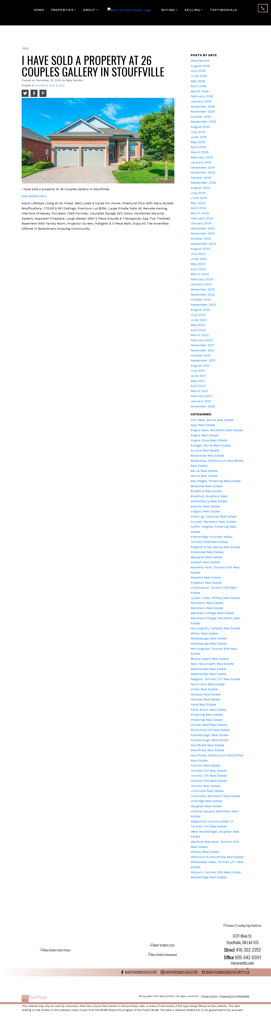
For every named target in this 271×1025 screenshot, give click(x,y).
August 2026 (200, 66)
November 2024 (203, 172)
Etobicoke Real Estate (207, 552)
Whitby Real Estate (205, 852)
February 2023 (202, 279)
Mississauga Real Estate (209, 638)
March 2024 (200, 213)
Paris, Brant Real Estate (208, 710)
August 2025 (200, 127)
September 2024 (203, 182)
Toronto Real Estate (205, 765)
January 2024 (201, 223)
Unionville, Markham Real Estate (215, 796)
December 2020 (203, 406)
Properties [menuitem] (62, 10)
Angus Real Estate (204, 435)
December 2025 (203, 106)
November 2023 (203, 233)
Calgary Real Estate (205, 511)
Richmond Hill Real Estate (210, 730)
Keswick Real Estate (206, 577)
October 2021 (201, 355)
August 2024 (200, 188)
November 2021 (202, 350)
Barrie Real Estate (204, 471)
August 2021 (200, 365)
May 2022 (198, 325)
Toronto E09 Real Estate (209, 781)
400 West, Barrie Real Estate (212, 420)
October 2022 (201, 299)
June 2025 (199, 137)
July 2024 (198, 193)
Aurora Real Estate (205, 450)
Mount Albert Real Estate (210, 659)
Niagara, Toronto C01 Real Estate (215, 679)
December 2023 (203, 228)
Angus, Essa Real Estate (209, 440)
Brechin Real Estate (205, 506)
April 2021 (198, 386)
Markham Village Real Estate (212, 613)
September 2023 (203, 244)
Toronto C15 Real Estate (209, 775)
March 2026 (200, 91)
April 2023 (198, 269)
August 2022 (200, 309)
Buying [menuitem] (168, 10)
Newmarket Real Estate (208, 669)
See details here (34, 196)
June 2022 (199, 320)
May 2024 (198, 203)
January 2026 (201, 101)
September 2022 (203, 305)
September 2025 (203, 121)
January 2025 (201, 162)
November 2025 (203, 111)
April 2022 (198, 330)
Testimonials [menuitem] (223, 10)
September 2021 (203, 360)
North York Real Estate (208, 684)
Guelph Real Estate (205, 562)
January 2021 (201, 401)
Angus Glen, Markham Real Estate (217, 430)
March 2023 (200, 274)
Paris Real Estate (203, 704)
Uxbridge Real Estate (206, 801)
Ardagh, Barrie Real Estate (211, 445)
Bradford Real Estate (206, 491)
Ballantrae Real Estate (207, 455)
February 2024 (202, 218)
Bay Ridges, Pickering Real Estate (216, 481)
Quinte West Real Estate (209, 725)
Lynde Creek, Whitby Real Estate (215, 598)
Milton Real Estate (204, 633)
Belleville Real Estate (206, 486)
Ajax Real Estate (203, 425)
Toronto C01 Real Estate (209, 770)
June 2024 (199, 198)
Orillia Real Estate (204, 689)
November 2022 (203, 294)
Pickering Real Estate (207, 714)
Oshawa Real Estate (205, 694)
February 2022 (202, 340)
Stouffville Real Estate (49, 85)
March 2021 (199, 391)
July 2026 (198, 71)
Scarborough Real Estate (209, 735)
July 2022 (198, 315)
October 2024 (201, 177)
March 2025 (200, 152)
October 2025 (201, 117)
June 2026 (199, 76)
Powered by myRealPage (234, 996)
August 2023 (200, 249)
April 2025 (198, 147)
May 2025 (198, 142)
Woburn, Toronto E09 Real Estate (216, 872)
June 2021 (198, 376)
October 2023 (201, 238)
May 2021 (198, 381)
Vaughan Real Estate (206, 806)
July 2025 (198, 132)
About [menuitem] (89, 10)
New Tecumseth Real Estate (212, 664)
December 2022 (203, 289)
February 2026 (202, 96)
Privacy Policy (210, 996)
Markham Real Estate (207, 603)
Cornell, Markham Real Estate (213, 522)
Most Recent (200, 61)
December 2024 (203, 167)
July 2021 (198, 370)
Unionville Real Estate (207, 791)
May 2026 (198, 81)
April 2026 (198, 86)
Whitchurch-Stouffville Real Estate (217, 857)
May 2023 (198, 264)
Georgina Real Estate (206, 557)
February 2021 (201, 396)
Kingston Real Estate (206, 582)
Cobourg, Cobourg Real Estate (213, 516)
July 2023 (198, 254)
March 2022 (200, 335)
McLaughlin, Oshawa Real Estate (215, 628)
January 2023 (201, 284)
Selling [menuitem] (192, 10)
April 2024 (198, 208)
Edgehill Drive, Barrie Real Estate (215, 547)
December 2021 (202, 345)
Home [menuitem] (39, 10)
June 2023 (199, 259)
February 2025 (202, 157)
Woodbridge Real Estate (209, 877)
